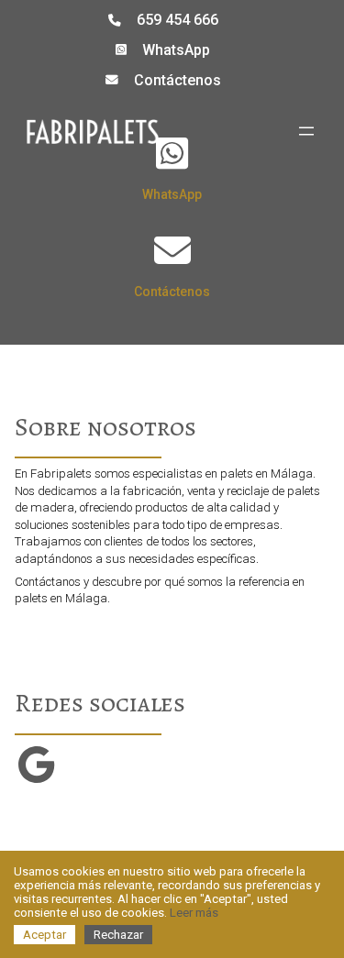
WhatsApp (176, 50)
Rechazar (118, 934)
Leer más (194, 912)
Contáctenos (177, 80)
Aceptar (44, 934)
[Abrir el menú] (306, 131)
